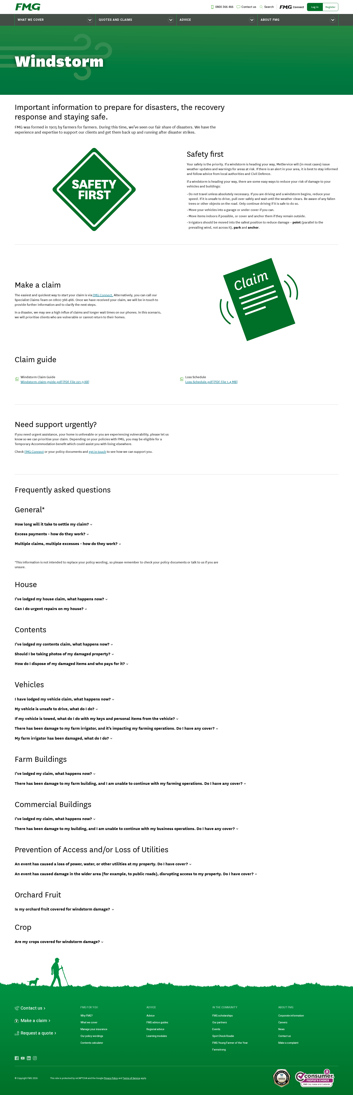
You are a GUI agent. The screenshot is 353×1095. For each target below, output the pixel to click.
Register (330, 7)
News (281, 1029)
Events (216, 1029)
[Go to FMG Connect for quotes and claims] (293, 7)
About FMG (270, 20)
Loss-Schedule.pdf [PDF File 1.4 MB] (211, 381)
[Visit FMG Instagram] (35, 1058)
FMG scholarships (222, 1016)
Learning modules (157, 1036)
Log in (314, 7)
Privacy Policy (111, 1078)
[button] (55, 20)
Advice (185, 20)
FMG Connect (34, 451)
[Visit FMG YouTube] (23, 1058)
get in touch (97, 451)
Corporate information (291, 1016)
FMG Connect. (103, 294)
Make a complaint (288, 1043)
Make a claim (34, 1020)
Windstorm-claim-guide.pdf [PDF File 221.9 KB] (55, 381)
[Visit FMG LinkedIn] (29, 1058)
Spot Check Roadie (223, 1036)
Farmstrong (219, 1050)
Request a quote (37, 1033)
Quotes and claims (115, 20)
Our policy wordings (92, 1036)
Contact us (31, 1008)
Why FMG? (87, 1016)
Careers (282, 1022)
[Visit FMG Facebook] (17, 1058)
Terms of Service (131, 1078)
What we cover (31, 20)
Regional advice (155, 1029)
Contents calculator (92, 1043)
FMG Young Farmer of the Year (230, 1043)
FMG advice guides (157, 1022)
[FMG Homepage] (28, 7)
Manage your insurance (94, 1029)
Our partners (219, 1022)
